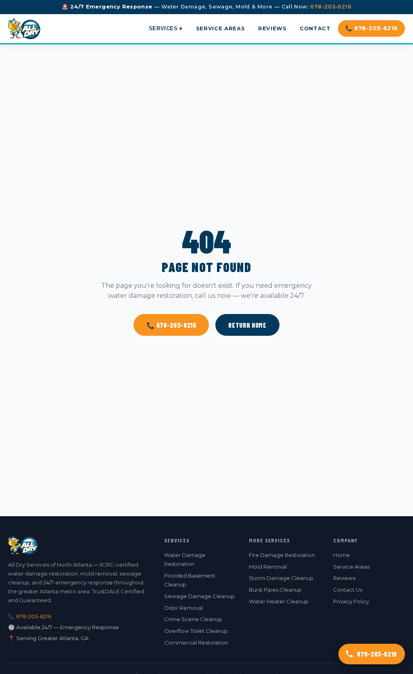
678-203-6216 (330, 7)
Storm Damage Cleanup (281, 578)
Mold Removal (268, 566)
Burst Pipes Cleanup (275, 589)
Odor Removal (183, 608)
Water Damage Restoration (184, 559)
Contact (315, 28)
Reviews (272, 28)
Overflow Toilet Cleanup (196, 631)
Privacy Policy (351, 601)
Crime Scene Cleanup (193, 619)
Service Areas (220, 28)
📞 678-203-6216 (371, 28)
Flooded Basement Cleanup (189, 580)
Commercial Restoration (196, 642)
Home (341, 555)
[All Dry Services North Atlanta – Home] (24, 28)
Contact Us (347, 589)
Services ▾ (166, 28)
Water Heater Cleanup (279, 601)
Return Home (247, 325)
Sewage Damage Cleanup (199, 596)
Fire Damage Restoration (282, 555)
